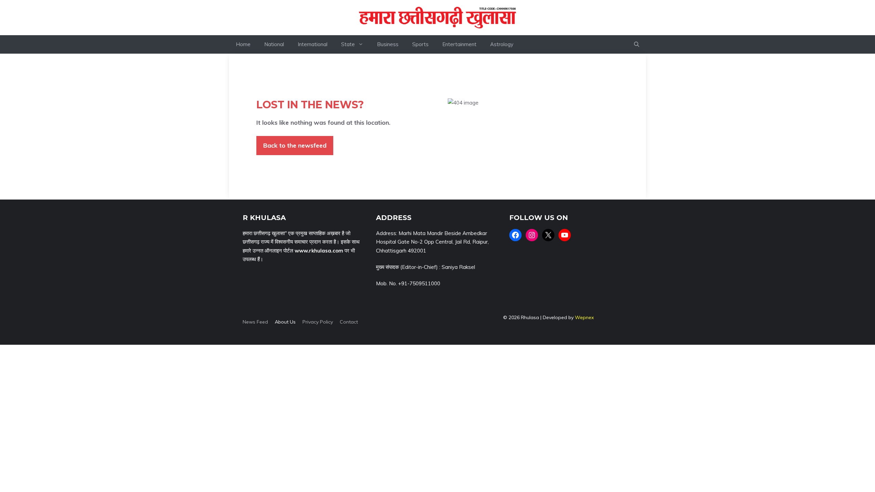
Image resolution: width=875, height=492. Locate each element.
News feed (255, 322)
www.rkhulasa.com (319, 250)
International (312, 44)
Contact (349, 322)
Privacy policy (317, 322)
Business (388, 44)
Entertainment (459, 44)
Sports (420, 44)
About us (285, 322)
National (274, 44)
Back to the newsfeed (294, 145)
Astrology (501, 44)
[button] (636, 44)
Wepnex (584, 317)
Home (243, 44)
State (348, 44)
